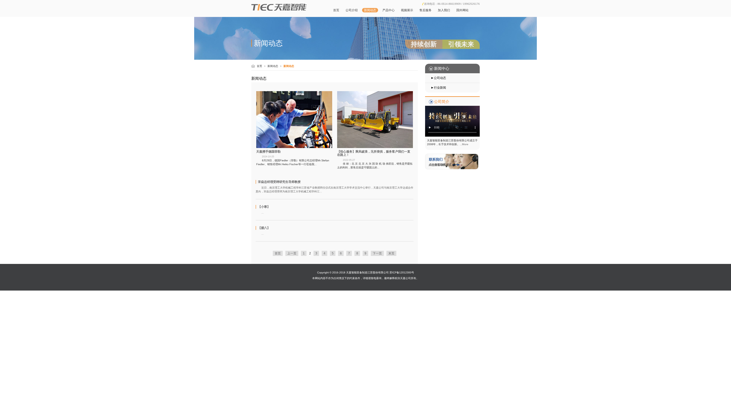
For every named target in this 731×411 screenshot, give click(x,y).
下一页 (377, 253)
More (465, 144)
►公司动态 (438, 78)
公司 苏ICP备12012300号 (398, 272)
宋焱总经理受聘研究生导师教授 (279, 181)
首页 (336, 10)
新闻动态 (370, 10)
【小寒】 (264, 206)
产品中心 (388, 10)
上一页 (291, 253)
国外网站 (462, 10)
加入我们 (444, 10)
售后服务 (425, 10)
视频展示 (407, 10)
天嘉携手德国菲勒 (268, 151)
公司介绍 (352, 10)
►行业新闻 (438, 87)
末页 (391, 253)
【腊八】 (264, 227)
